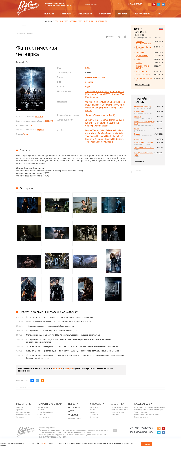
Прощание (140, 52)
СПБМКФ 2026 (75, 21)
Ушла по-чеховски (143, 75)
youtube (154, 4)
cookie (43, 443)
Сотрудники (42, 415)
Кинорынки (94, 415)
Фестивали (94, 407)
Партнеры (41, 410)
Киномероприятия (141, 417)
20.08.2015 (39, 117)
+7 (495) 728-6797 (141, 428)
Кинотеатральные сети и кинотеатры (148, 410)
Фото (159, 14)
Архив (25, 134)
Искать (118, 4)
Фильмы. (30, 33)
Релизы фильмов (74, 418)
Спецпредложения (23, 412)
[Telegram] (37, 380)
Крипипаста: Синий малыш (144, 148)
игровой (89, 82)
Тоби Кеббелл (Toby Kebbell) (99, 142)
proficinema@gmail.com (141, 432)
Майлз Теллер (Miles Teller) (98, 130)
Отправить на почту (125, 36)
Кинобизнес (101, 21)
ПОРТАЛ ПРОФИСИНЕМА (49, 404)
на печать (119, 37)
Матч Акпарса (141, 71)
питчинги (88, 21)
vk (163, 4)
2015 (87, 68)
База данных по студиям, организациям (149, 407)
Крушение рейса (142, 56)
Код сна (137, 134)
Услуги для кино (140, 412)
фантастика (99, 77)
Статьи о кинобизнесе (119, 410)
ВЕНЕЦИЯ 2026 (61, 21)
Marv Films (96, 94)
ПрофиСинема (21, 33)
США (87, 87)
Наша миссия (42, 407)
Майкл (138, 59)
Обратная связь (43, 417)
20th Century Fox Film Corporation (101, 91)
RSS (149, 4)
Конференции (95, 417)
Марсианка (138, 139)
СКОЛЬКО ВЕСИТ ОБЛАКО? (142, 67)
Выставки (93, 412)
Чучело (136, 129)
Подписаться (136, 4)
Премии (93, 410)
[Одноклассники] (42, 380)
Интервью (65, 14)
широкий (40, 130)
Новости (49, 14)
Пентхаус (137, 117)
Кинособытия (85, 14)
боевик (88, 77)
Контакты (20, 417)
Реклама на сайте (23, 415)
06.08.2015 (49, 121)
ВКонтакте (57, 368)
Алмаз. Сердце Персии (142, 106)
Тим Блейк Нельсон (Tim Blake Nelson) (104, 136)
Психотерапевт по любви (143, 142)
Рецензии (115, 415)
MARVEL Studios (111, 94)
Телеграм (68, 368)
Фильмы (122, 14)
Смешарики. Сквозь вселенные (143, 48)
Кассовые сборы (117, 412)
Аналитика (105, 14)
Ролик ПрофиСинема (45, 412)
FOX (30, 125)
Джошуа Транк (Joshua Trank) (100, 115)
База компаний (142, 14)
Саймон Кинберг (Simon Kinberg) (101, 102)
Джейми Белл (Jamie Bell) (110, 133)
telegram (158, 4)
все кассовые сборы (142, 85)
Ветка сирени (139, 111)
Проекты (19, 410)
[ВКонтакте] (32, 380)
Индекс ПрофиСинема (119, 407)
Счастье (139, 63)
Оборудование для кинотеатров (146, 415)
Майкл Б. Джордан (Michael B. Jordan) (104, 139)
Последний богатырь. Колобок (143, 43)
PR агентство (23, 404)
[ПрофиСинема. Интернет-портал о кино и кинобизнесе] (28, 5)
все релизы (139, 161)
